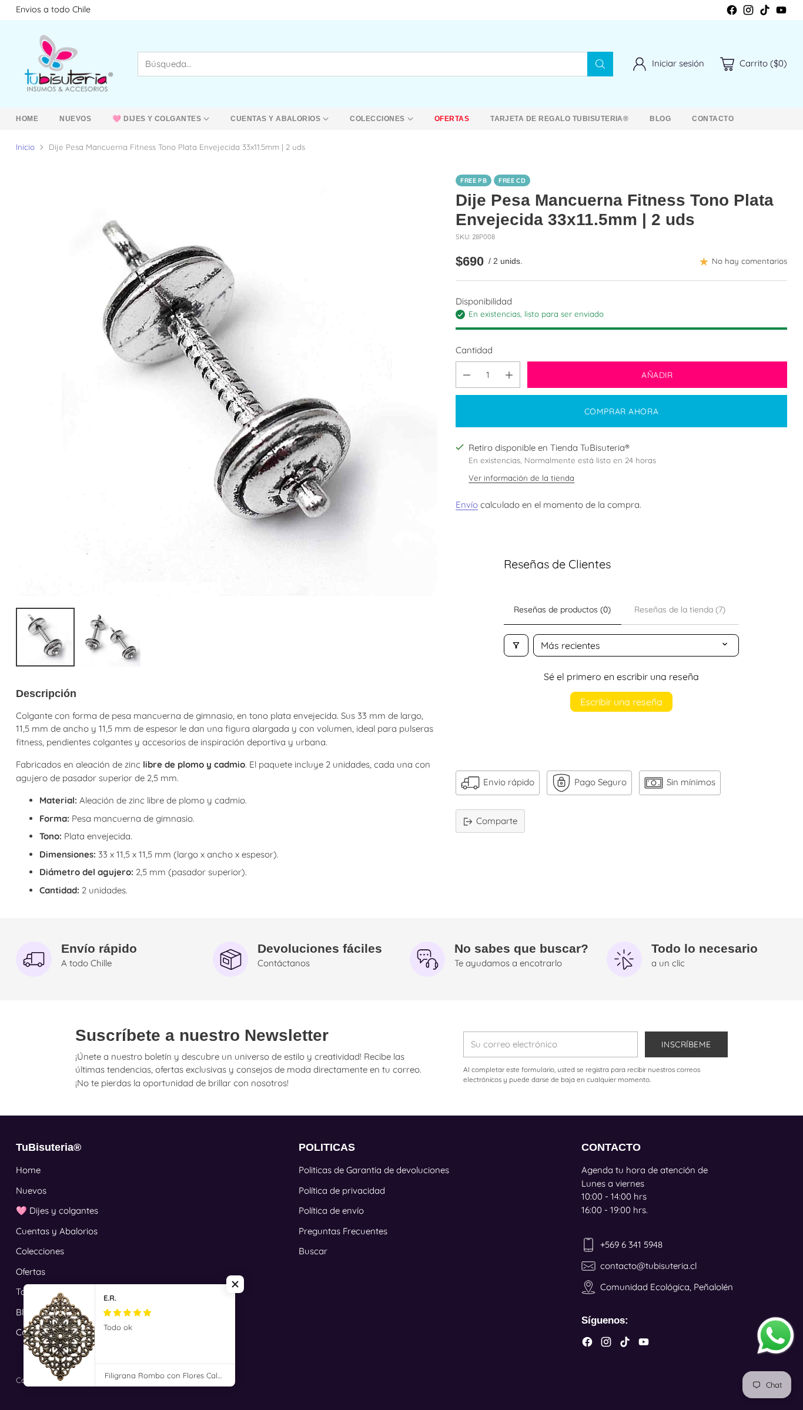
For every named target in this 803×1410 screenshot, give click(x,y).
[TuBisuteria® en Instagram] (748, 12)
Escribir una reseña (621, 702)
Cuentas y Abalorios (57, 1231)
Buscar (313, 1251)
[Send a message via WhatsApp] (775, 1335)
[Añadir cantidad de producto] (509, 375)
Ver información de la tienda (521, 478)
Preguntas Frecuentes (343, 1231)
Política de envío (331, 1210)
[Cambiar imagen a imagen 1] (45, 637)
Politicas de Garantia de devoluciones (374, 1169)
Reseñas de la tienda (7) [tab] (679, 609)
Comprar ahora (621, 412)
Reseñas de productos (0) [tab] (562, 609)
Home (28, 1169)
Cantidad (474, 350)
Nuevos (31, 1190)
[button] (235, 1284)
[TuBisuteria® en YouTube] (781, 12)
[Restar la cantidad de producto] (466, 375)
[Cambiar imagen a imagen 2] (111, 637)
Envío (467, 505)
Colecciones (40, 1251)
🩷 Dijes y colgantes (57, 1210)
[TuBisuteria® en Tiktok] (765, 12)
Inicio (25, 147)
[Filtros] (516, 645)
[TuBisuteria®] (67, 63)
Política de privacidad (342, 1190)
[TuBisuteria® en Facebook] (732, 12)
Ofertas (30, 1271)
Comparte (496, 820)
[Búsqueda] (600, 64)
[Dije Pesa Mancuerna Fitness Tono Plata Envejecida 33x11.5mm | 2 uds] (226, 385)
